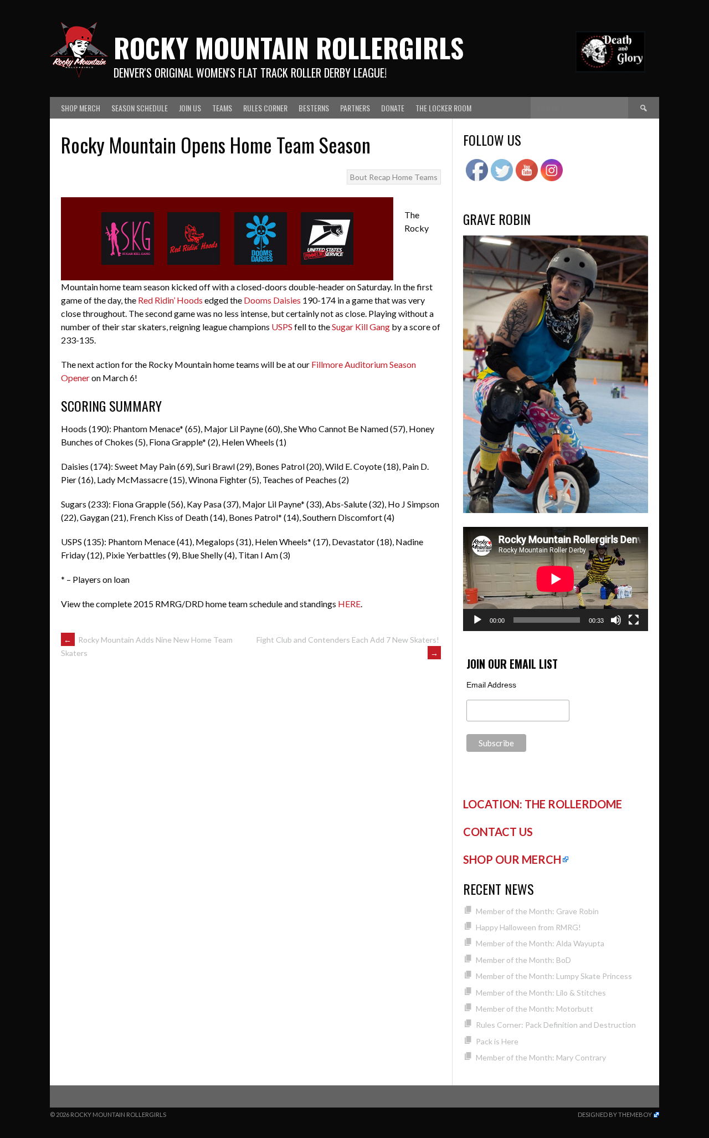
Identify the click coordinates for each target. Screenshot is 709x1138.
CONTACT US (498, 831)
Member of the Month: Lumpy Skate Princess (554, 976)
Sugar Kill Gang (361, 326)
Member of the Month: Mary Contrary (541, 1057)
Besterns (314, 108)
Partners (355, 108)
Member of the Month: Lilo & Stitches (541, 992)
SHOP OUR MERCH (512, 859)
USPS (281, 326)
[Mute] (615, 620)
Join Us (190, 108)
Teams (222, 108)
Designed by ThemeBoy (615, 1114)
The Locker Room (443, 108)
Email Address (491, 684)
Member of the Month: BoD (523, 960)
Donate (392, 108)
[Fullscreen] (633, 620)
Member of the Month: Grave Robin (537, 911)
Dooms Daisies (272, 300)
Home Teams (415, 177)
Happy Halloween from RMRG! (528, 927)
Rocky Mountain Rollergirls (289, 47)
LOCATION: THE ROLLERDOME (542, 804)
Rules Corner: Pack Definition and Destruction (556, 1024)
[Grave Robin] (555, 510)
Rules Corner (265, 108)
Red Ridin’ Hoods (170, 300)
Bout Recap (370, 177)
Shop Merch (80, 108)
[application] (555, 579)
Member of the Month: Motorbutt (534, 1008)
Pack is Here (497, 1041)
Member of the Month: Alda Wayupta (540, 943)
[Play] (477, 620)
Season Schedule (139, 108)
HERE (349, 603)
